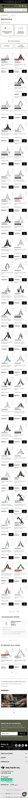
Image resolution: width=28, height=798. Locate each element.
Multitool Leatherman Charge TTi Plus (19, 319)
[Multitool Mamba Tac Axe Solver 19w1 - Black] (20, 520)
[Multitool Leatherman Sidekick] (7, 150)
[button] (13, 54)
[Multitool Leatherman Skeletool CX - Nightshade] (7, 497)
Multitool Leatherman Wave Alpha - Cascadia (19, 412)
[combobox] (15, 10)
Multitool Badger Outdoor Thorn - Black (20, 88)
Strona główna (4, 15)
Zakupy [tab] (3, 757)
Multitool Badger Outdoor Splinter (20, 273)
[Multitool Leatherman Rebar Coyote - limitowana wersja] (20, 289)
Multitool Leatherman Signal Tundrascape (19, 551)
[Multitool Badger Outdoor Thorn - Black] (20, 80)
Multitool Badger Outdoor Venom (7, 65)
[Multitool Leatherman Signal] (20, 381)
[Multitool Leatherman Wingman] (20, 150)
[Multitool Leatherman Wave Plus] (7, 173)
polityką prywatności (17, 736)
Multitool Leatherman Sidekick (6, 157)
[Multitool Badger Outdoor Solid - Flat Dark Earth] (7, 567)
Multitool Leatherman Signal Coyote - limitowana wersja (7, 435)
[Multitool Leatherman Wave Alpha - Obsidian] (7, 312)
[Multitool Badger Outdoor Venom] (7, 57)
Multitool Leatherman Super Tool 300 (6, 528)
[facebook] (16, 745)
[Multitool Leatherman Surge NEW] (7, 196)
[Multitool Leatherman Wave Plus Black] (7, 127)
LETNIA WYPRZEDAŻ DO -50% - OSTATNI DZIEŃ (14, 1)
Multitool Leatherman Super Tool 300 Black (6, 458)
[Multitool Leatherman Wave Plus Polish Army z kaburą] (20, 173)
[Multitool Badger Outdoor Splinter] (20, 266)
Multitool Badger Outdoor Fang (7, 482)
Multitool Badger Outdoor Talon (20, 366)
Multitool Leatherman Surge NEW (6, 204)
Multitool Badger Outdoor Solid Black (20, 65)
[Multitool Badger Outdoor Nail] (20, 451)
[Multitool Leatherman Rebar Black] (7, 381)
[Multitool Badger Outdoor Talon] (20, 358)
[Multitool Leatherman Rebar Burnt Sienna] (7, 590)
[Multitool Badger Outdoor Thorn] (20, 127)
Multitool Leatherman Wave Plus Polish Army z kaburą (20, 180)
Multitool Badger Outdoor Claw (20, 250)
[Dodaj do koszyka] (11, 71)
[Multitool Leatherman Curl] (7, 405)
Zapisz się (22, 733)
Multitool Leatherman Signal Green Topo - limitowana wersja (6, 227)
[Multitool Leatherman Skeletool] (20, 428)
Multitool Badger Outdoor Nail (20, 458)
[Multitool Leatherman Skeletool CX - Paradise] (7, 544)
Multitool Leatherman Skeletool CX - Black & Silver (19, 343)
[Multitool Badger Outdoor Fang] (7, 474)
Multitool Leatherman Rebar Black (6, 389)
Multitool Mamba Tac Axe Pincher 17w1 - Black (20, 505)
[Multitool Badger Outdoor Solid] (20, 196)
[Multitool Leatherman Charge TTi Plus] (20, 312)
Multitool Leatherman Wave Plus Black (6, 134)
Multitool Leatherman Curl (7, 411)
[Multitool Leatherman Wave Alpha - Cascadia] (20, 405)
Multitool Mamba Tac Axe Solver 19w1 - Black (20, 528)
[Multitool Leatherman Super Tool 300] (7, 520)
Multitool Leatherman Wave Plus (6, 180)
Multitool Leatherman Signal (19, 389)
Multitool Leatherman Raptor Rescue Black (6, 296)
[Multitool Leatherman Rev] (7, 103)
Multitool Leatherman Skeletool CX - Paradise (6, 551)
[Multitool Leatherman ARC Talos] (7, 266)
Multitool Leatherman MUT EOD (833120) (7, 343)
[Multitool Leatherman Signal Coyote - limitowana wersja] (7, 428)
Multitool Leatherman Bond (19, 597)
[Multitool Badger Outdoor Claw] (20, 242)
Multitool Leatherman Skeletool (19, 435)
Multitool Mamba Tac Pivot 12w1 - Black (20, 574)
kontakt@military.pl (7, 771)
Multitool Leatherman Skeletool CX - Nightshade (7, 505)
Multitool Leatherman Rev (7, 110)
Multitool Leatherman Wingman (19, 157)
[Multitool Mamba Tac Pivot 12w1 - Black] (20, 567)
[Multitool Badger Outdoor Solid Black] (20, 57)
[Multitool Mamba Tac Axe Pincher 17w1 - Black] (20, 497)
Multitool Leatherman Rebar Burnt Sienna (6, 597)
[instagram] (19, 745)
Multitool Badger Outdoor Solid (20, 204)
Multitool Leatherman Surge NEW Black (6, 250)
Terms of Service (16, 790)
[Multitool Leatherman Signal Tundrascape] (20, 544)
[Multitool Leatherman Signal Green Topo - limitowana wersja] (7, 219)
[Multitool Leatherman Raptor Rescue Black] (7, 289)
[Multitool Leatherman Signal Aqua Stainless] (7, 358)
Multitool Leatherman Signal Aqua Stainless (6, 366)
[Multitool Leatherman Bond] (20, 590)
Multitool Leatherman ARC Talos (7, 273)
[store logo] (8, 5)
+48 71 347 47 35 (6, 773)
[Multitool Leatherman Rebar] (20, 219)
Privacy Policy (8, 790)
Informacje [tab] (5, 761)
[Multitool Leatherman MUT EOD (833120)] (7, 335)
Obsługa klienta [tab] (7, 753)
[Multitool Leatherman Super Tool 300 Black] (7, 451)
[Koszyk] (26, 6)
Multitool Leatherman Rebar (19, 227)
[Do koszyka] (11, 667)
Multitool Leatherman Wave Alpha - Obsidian (6, 319)
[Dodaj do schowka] (12, 650)
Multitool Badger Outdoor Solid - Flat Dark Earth (7, 574)
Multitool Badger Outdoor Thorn (20, 134)
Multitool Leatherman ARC (20, 110)
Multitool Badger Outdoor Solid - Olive (20, 482)
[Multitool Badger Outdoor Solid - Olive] (20, 474)
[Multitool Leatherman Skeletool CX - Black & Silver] (20, 335)
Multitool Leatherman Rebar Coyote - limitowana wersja (20, 296)
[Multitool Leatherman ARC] (20, 103)
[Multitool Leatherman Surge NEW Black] (7, 242)
